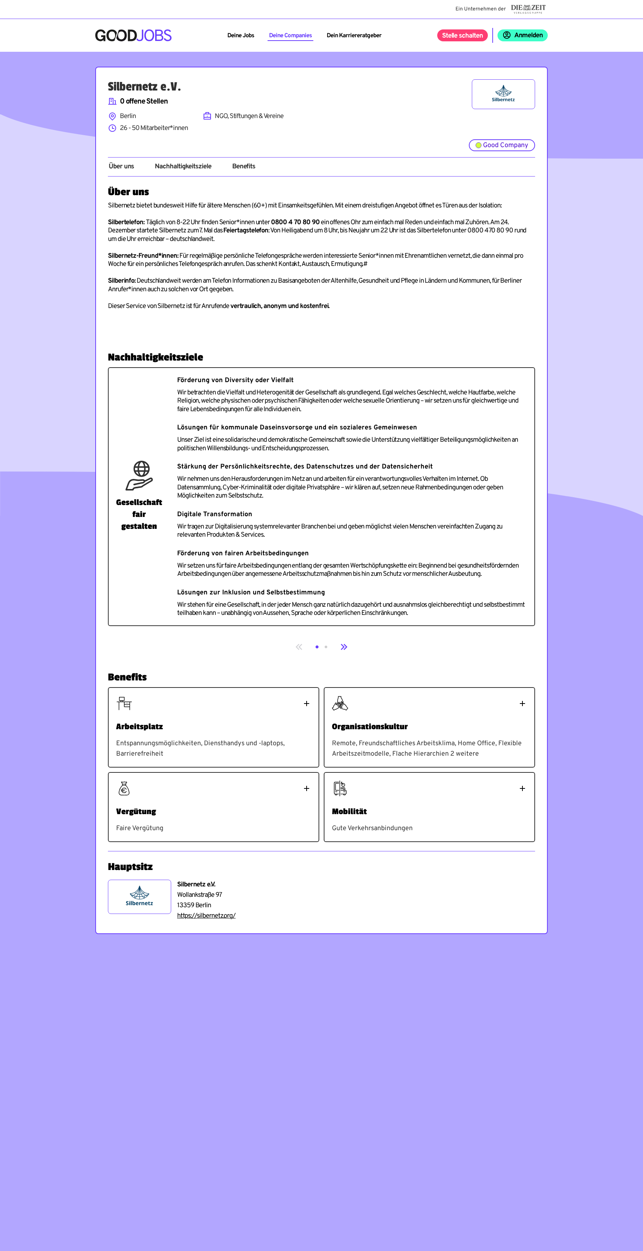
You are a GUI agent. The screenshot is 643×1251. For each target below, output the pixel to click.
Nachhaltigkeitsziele (183, 166)
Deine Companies (290, 35)
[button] (317, 646)
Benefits (243, 166)
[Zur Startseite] (133, 35)
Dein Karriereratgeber (354, 35)
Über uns (121, 166)
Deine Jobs (240, 35)
